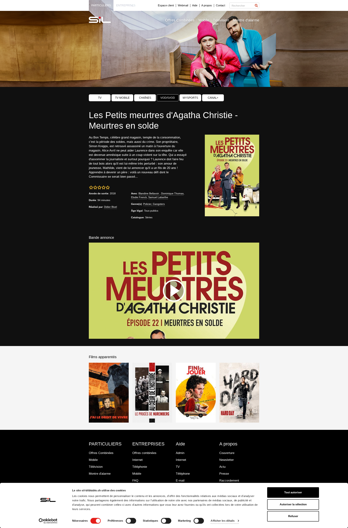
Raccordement (229, 480)
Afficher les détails (223, 520)
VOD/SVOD (167, 97)
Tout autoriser (293, 492)
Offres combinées (144, 453)
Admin (180, 453)
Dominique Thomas (172, 193)
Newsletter (226, 460)
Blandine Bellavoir (149, 193)
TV (100, 97)
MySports (190, 97)
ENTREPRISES (148, 443)
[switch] (131, 521)
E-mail (180, 480)
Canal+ (213, 97)
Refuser (293, 516)
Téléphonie (139, 466)
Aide (194, 5)
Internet (137, 460)
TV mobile (122, 97)
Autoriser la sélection (293, 504)
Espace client (166, 5)
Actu (222, 466)
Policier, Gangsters (154, 203)
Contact (220, 5)
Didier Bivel (110, 206)
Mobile (203, 20)
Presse (224, 473)
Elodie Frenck (139, 197)
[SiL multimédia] (104, 20)
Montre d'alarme (246, 20)
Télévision (221, 20)
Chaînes (145, 97)
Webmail (183, 5)
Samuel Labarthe (158, 197)
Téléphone (183, 473)
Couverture (226, 453)
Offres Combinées (179, 20)
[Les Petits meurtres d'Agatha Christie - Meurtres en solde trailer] (174, 291)
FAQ (135, 480)
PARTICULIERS (105, 443)
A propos (206, 5)
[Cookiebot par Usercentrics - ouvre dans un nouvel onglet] (48, 521)
